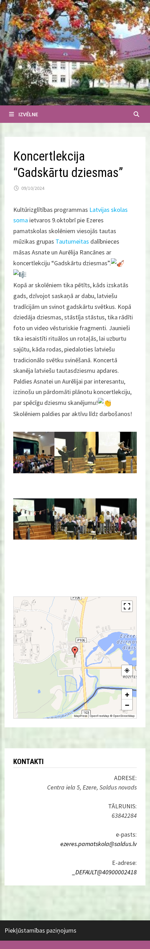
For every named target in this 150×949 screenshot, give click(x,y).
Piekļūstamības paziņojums (40, 930)
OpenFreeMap (99, 716)
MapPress (80, 716)
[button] (75, 652)
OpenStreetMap (124, 716)
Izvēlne (28, 114)
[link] (72, 241)
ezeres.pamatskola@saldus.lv (98, 844)
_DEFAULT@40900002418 (104, 872)
